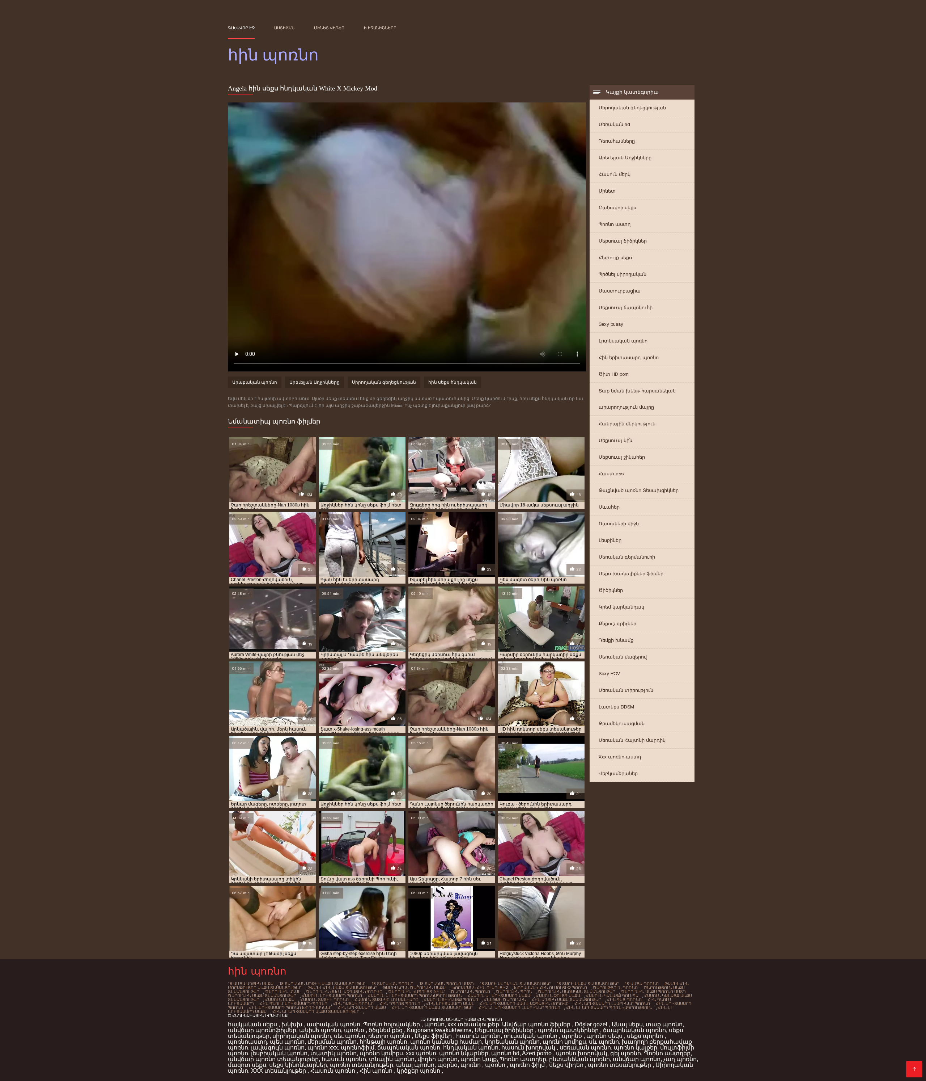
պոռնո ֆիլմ (528, 1065)
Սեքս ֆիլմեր (434, 1036)
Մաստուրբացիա (620, 291)
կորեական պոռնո (512, 1042)
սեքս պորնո (645, 1036)
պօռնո (496, 1065)
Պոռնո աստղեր (667, 1053)
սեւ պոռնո (349, 1036)
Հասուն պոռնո (333, 1071)
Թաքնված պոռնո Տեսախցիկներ (639, 490)
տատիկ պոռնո (333, 1053)
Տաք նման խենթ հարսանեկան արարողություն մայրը (637, 399)
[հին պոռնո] (914, 1069)
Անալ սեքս (627, 1024)
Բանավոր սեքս (617, 207)
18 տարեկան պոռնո (392, 983)
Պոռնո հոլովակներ (392, 1024)
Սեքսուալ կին (615, 440)
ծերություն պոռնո (615, 987)
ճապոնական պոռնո (634, 1030)
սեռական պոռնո (585, 1047)
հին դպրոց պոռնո (399, 1003)
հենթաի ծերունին (505, 999)
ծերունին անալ (282, 991)
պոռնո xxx (322, 1047)
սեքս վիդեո (567, 1065)
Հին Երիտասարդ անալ (450, 1003)
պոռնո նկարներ (463, 1053)
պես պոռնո (287, 1042)
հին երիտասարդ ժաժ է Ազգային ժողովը (524, 1003)
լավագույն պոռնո (278, 1047)
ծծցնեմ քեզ (386, 1030)
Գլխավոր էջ (241, 28)
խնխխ (292, 1024)
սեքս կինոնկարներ (298, 1065)
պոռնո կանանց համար (446, 1042)
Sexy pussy (611, 324)
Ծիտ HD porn (614, 374)
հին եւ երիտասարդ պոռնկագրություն (609, 1007)
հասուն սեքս (279, 999)
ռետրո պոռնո (390, 1036)
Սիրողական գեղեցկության (632, 107)
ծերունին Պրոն (514, 991)
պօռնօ (355, 1030)
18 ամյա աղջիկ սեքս (250, 983)
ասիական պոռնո (333, 1024)
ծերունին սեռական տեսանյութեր (576, 991)
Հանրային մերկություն (627, 423)
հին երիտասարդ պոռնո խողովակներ (290, 1007)
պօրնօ (447, 1065)
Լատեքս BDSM (616, 707)
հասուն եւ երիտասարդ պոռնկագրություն (415, 995)
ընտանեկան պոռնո (579, 1059)
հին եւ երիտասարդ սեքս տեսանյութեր (316, 1011)
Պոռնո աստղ (614, 224)
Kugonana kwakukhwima (439, 1030)
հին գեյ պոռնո (624, 999)
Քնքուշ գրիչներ (617, 623)
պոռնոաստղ (247, 1042)
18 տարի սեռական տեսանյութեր (515, 983)
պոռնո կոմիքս (564, 1042)
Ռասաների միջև (619, 523)
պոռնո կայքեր (635, 1047)
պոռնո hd (505, 1053)
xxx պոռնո (421, 1053)
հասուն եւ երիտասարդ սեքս (499, 995)
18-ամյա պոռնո (642, 983)
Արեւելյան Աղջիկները (625, 157)
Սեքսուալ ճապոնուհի (626, 307)
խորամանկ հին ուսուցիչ (479, 987)
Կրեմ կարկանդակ (621, 607)
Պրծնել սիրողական (622, 274)
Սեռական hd (614, 124)
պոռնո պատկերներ (569, 1030)
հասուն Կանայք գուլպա (612, 995)
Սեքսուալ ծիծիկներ (623, 241)
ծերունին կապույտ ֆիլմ (416, 991)
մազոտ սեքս (247, 1065)
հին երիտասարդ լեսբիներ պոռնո (612, 1003)
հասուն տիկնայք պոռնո (451, 999)
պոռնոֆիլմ (357, 1047)
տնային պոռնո (392, 1059)
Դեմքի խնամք (616, 640)
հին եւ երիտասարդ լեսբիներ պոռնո (519, 1007)
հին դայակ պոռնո (353, 1003)
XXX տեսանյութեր (279, 1071)
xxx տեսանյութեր (473, 1024)
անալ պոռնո (415, 1065)
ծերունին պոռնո (470, 991)
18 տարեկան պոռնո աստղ (446, 983)
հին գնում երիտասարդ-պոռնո (293, 1003)
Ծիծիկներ (611, 590)
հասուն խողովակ (529, 1047)
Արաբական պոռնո (254, 382)
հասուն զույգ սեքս (558, 995)
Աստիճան (284, 28)
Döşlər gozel (592, 1024)
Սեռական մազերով (623, 657)
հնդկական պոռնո (470, 1047)
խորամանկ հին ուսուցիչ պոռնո (550, 987)
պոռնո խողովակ (581, 1053)
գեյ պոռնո (625, 1053)
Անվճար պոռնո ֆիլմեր (537, 1024)
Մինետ (607, 191)
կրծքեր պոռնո (419, 1071)
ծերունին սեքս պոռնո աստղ (653, 991)
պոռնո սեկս (605, 1036)
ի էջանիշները (380, 28)
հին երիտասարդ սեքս (361, 1007)
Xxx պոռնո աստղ (620, 757)
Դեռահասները (617, 141)
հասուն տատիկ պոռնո (324, 999)
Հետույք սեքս (615, 257)
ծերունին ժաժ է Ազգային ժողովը (344, 991)
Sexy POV (609, 673)
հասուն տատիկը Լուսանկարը (386, 999)
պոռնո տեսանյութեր (361, 1065)
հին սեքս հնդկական (452, 382)
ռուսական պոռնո (531, 1036)
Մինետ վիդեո (329, 28)
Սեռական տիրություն (626, 690)
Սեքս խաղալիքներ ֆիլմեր (631, 573)
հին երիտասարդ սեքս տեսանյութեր (432, 1007)
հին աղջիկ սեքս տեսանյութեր (566, 999)
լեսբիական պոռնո (279, 1053)
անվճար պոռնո (636, 1059)
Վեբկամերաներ (618, 773)
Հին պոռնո (377, 1071)
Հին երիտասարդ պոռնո (629, 357)
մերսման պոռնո (332, 1042)
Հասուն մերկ (614, 174)
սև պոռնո (604, 1042)
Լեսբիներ (610, 540)
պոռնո (434, 1024)
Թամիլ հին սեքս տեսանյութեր (342, 987)
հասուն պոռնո (478, 1036)
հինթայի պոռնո (383, 1042)
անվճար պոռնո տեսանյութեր (273, 1059)
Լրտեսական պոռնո (623, 341)
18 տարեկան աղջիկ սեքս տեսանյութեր (322, 983)
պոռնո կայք (478, 1059)
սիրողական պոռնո (301, 1036)
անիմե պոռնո (320, 1030)
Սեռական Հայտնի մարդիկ (632, 740)
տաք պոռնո (664, 1024)
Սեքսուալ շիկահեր (622, 457)
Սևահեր (609, 507)
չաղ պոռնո (680, 1059)
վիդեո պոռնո (437, 1059)
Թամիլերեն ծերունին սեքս (414, 987)
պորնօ (572, 1036)
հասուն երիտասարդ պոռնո (332, 995)
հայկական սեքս (253, 1024)
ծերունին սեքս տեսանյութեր (262, 995)
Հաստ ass (611, 473)
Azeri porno (537, 1053)
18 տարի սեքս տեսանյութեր (588, 983)
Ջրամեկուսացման (622, 723)
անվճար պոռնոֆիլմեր (262, 1030)
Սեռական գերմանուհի (627, 557)
